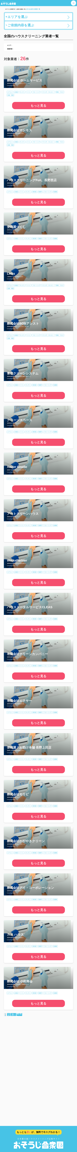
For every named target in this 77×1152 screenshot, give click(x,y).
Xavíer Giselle (17, 467)
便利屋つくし (16, 227)
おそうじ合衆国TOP (10, 9)
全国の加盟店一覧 (20, 9)
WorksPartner (17, 560)
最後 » (19, 1014)
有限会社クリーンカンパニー (27, 654)
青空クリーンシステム (23, 373)
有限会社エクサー (19, 700)
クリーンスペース (19, 420)
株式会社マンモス (19, 130)
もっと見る (38, 105)
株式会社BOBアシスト (23, 323)
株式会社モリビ (18, 794)
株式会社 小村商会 (20, 981)
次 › (13, 1014)
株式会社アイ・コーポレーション (30, 887)
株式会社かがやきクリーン (26, 841)
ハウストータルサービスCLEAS (29, 607)
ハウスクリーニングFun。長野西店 (32, 180)
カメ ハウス (15, 934)
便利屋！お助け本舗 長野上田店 (29, 747)
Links (11, 273)
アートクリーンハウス (23, 513)
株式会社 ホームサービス (24, 80)
